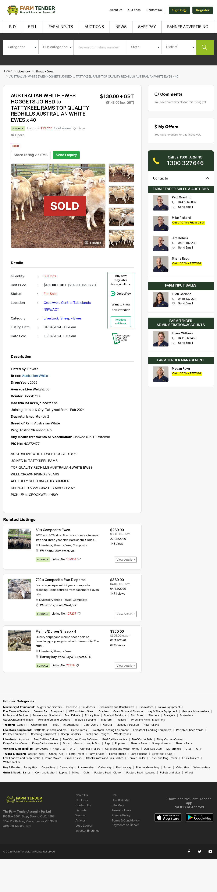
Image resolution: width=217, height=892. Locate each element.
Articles (80, 820)
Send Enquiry (66, 155)
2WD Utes (41, 749)
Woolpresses (122, 734)
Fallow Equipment (169, 707)
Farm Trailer (76, 754)
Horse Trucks (117, 754)
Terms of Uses (121, 810)
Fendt (55, 725)
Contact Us (154, 9)
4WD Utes (59, 749)
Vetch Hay (182, 767)
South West (61, 551)
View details (125, 559)
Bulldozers (88, 707)
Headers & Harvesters (195, 711)
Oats (86, 772)
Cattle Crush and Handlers (50, 730)
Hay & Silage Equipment (162, 711)
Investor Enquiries (87, 830)
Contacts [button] (160, 178)
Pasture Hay (123, 767)
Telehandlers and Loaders (54, 719)
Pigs (107, 743)
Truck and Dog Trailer (163, 758)
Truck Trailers (190, 758)
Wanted (80, 815)
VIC (72, 551)
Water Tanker (11, 762)
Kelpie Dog (93, 743)
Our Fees (134, 9)
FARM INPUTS (61, 27)
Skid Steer (137, 715)
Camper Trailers (90, 749)
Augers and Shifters (49, 707)
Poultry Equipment (14, 734)
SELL (32, 27)
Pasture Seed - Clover (108, 772)
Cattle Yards (79, 730)
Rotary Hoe (92, 715)
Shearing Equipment (43, 734)
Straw (167, 767)
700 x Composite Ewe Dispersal (61, 580)
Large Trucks (139, 754)
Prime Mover (53, 758)
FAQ (115, 795)
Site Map (118, 805)
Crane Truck (56, 754)
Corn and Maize (44, 772)
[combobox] (20, 47)
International (71, 725)
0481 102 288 (187, 243)
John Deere (91, 725)
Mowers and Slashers (46, 715)
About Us (116, 9)
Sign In (177, 10)
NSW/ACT (51, 309)
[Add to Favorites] (79, 559)
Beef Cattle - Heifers (114, 739)
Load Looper (83, 825)
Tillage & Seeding (85, 719)
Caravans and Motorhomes (122, 749)
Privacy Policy (121, 815)
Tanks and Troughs (97, 734)
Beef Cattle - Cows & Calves (80, 739)
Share (19, 135)
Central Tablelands (76, 303)
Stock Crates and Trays (18, 719)
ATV (73, 749)
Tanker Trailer (136, 758)
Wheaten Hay (201, 767)
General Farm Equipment (49, 711)
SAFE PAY (147, 27)
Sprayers (169, 715)
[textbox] (20, 47)
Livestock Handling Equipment (152, 730)
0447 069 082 (187, 202)
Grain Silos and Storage (128, 711)
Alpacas (24, 739)
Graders (104, 711)
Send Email (185, 206)
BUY (12, 27)
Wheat (189, 772)
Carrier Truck (36, 754)
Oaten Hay (104, 767)
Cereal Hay (48, 767)
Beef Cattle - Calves (46, 739)
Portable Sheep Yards (189, 730)
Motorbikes (173, 749)
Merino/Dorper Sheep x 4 (56, 631)
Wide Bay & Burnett (71, 657)
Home (8, 71)
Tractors (106, 719)
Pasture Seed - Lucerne (140, 772)
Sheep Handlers (71, 734)
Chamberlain (39, 725)
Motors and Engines (15, 715)
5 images (95, 243)
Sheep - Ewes (44, 71)
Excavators (146, 707)
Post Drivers (72, 715)
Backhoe (71, 707)
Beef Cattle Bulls (142, 739)
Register (202, 10)
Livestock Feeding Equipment (110, 730)
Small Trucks (73, 758)
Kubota (107, 725)
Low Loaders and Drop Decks (21, 758)
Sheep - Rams (184, 743)
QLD (88, 657)
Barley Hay (30, 767)
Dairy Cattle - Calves (170, 739)
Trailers (121, 719)
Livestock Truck (162, 754)
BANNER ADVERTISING (187, 27)
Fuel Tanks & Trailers (16, 711)
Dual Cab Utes (153, 749)
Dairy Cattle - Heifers (45, 743)
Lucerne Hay (86, 767)
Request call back (120, 322)
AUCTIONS (94, 27)
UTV (199, 749)
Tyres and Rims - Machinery (148, 719)
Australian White (35, 376)
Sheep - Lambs (161, 743)
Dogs (66, 743)
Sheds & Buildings (115, 715)
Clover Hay (67, 767)
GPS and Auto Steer (81, 711)
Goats (78, 743)
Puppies (120, 743)
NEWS (121, 27)
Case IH (21, 725)
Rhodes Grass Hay (147, 767)
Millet (75, 772)
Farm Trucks (96, 754)
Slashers (153, 715)
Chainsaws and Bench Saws (117, 707)
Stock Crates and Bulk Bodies (104, 758)
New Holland (151, 725)
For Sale (80, 810)
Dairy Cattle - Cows (15, 743)
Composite (80, 545)
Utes (189, 749)
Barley (27, 772)
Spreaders (186, 715)
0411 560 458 (187, 338)
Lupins (63, 772)
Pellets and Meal (170, 772)
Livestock (23, 71)
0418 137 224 (187, 298)
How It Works (120, 800)
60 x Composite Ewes (53, 530)
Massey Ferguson (128, 725)
